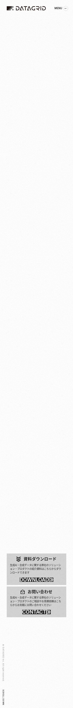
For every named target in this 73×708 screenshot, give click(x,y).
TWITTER (42, 483)
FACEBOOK (29, 483)
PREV (10, 512)
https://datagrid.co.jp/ (47, 443)
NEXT (21, 512)
